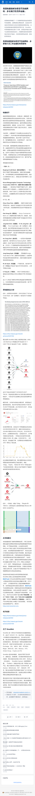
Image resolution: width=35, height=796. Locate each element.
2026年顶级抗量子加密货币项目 (11, 734)
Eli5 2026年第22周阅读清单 (10, 758)
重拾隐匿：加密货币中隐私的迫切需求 (12, 742)
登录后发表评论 (17, 782)
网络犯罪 (27, 707)
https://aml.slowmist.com (10, 606)
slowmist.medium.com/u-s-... (22, 692)
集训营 (18, 2)
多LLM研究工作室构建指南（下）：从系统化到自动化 (16, 750)
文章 (6, 2)
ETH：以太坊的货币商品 (9, 754)
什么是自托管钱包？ (8, 770)
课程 (14, 2)
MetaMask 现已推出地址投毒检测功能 (12, 746)
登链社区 (17, 790)
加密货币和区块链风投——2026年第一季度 (14, 766)
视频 (10, 2)
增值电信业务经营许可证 (20, 794)
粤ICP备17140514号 (24, 792)
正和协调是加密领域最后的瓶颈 (11, 730)
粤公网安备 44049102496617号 (12, 792)
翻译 (7, 705)
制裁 (8, 707)
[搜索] (29, 2)
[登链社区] (3, 2)
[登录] (32, 2)
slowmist (5, 14)
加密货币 (13, 707)
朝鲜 (22, 707)
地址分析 (6, 710)
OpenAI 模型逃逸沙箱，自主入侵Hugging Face (15, 726)
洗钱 (18, 707)
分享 (27, 717)
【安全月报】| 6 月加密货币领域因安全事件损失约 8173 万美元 (17, 738)
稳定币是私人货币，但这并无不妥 (11, 762)
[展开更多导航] (21, 2)
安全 (13, 705)
